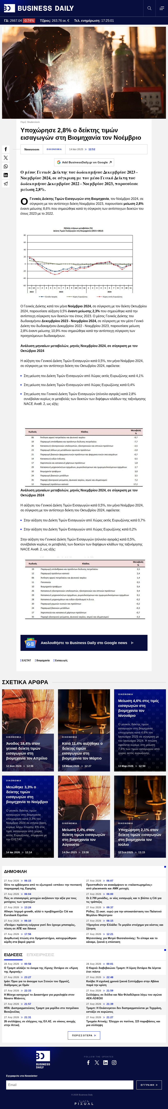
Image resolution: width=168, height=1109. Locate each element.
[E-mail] (5, 183)
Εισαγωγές (61, 660)
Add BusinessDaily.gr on (85, 162)
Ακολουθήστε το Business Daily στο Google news (84, 643)
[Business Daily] (39, 8)
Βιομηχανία (43, 660)
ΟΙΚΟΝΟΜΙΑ (54, 149)
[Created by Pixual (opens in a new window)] (84, 1102)
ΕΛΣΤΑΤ (26, 660)
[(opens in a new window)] (5, 149)
